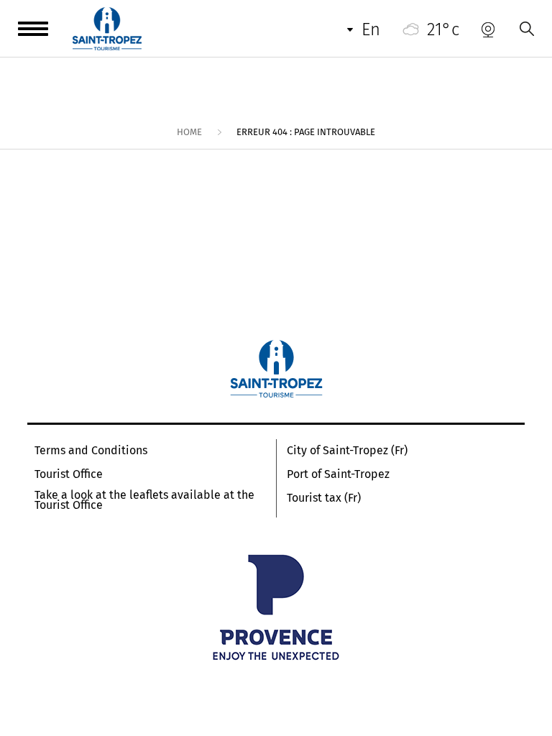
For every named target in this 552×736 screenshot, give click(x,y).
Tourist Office (68, 474)
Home (189, 131)
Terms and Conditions (90, 451)
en (371, 29)
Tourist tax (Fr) (324, 498)
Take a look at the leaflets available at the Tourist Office (144, 500)
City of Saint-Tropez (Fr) (347, 451)
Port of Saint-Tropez (338, 474)
